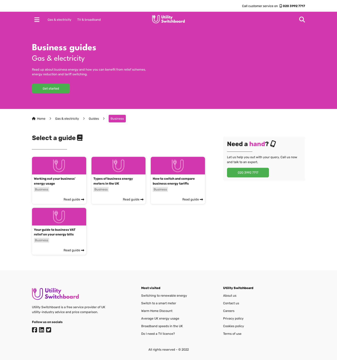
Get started (51, 88)
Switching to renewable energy (164, 295)
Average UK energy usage (160, 318)
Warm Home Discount (156, 311)
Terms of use (232, 334)
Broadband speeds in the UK (162, 326)
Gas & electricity (59, 20)
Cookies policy (233, 326)
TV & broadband (89, 20)
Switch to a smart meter (158, 303)
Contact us (231, 303)
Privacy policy (233, 318)
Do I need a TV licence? (158, 334)
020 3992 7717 (294, 6)
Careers (228, 311)
